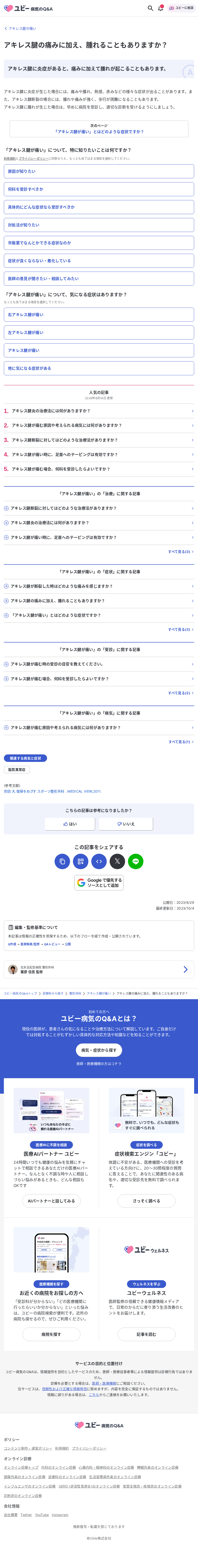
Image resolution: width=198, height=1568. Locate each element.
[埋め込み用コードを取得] (99, 861)
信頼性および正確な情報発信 (64, 1389)
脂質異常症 (17, 769)
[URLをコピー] (62, 861)
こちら (94, 1395)
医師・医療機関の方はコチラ (99, 1064)
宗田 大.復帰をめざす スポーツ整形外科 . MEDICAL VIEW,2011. (53, 791)
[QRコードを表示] (80, 861)
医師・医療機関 (104, 1383)
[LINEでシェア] (135, 861)
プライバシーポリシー (34, 158)
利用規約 (10, 158)
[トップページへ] (99, 1429)
